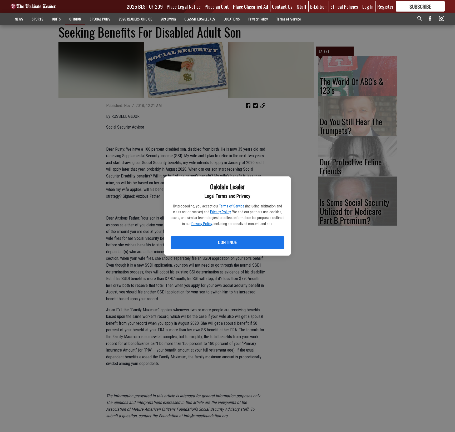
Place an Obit (217, 6)
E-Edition (318, 6)
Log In (367, 6)
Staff (301, 6)
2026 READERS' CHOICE (135, 19)
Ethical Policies (344, 6)
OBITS (56, 19)
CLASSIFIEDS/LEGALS (199, 19)
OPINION (75, 19)
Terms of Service (231, 206)
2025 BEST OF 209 (145, 6)
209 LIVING (168, 19)
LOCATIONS (232, 19)
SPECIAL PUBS (100, 19)
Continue (227, 242)
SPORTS (37, 19)
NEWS (19, 19)
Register (385, 6)
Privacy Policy (220, 212)
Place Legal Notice (184, 6)
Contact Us (282, 6)
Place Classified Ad (250, 6)
